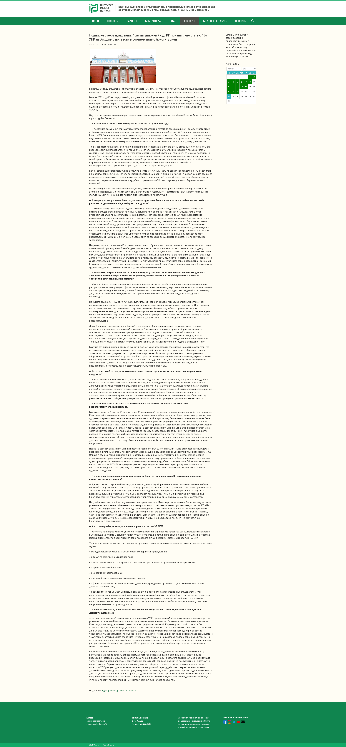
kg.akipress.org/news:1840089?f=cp (120, 690)
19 (237, 91)
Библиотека (153, 21)
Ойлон (95, 21)
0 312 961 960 (137, 720)
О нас (172, 21)
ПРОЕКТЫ (241, 21)
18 (233, 91)
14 (246, 86)
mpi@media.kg (145, 724)
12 (237, 86)
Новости (112, 21)
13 (241, 86)
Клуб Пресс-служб (215, 21)
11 (233, 86)
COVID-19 (189, 21)
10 (229, 86)
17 (229, 91)
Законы (132, 21)
